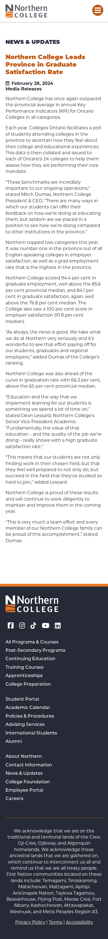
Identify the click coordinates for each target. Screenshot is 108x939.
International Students (31, 733)
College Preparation (28, 684)
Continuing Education (30, 659)
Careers (14, 799)
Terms (55, 922)
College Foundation (28, 782)
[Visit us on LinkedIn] (58, 625)
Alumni (14, 741)
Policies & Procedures (30, 716)
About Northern (24, 756)
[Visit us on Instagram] (22, 625)
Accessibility (79, 922)
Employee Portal (24, 790)
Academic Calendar (28, 708)
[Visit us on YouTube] (45, 625)
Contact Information (29, 765)
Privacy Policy (30, 922)
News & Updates (24, 773)
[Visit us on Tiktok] (33, 625)
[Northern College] (26, 11)
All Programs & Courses (32, 642)
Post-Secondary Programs (35, 650)
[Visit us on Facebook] (11, 625)
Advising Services (25, 725)
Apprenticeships (24, 676)
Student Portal (22, 699)
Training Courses (24, 667)
